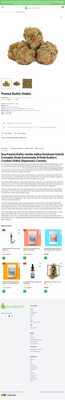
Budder (32, 310)
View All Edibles (34, 343)
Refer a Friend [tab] (39, 148)
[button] (61, 17)
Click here (35, 127)
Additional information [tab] (16, 148)
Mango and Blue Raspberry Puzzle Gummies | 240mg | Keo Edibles (11, 282)
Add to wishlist (2, 133)
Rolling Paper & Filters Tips (36, 349)
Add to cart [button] (24, 258)
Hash (31, 316)
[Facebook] (2, 316)
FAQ (31, 361)
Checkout (32, 373)
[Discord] (9, 316)
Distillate (32, 314)
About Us (32, 359)
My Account (33, 375)
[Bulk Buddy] (32, 7)
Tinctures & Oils (33, 341)
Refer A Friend (33, 367)
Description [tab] (4, 148)
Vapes (31, 320)
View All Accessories (35, 351)
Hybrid (12, 12)
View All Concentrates (35, 322)
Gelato (3, 168)
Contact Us (32, 365)
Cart (31, 371)
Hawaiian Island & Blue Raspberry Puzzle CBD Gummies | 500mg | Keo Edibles (53, 250)
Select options (3, 258)
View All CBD (33, 327)
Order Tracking (33, 378)
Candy (31, 335)
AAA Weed (19, 97)
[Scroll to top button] (62, 392)
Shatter (32, 308)
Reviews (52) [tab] (29, 148)
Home (2, 12)
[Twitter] (5, 316)
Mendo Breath (18, 168)
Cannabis (7, 12)
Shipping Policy (60, 392)
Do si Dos (9, 168)
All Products (11, 97)
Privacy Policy (54, 392)
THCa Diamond (33, 312)
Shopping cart (33, 369)
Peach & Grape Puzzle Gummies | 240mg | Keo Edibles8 (31, 249)
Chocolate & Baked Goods (36, 339)
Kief (31, 318)
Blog (31, 363)
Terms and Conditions (45, 392)
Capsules (32, 337)
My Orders (32, 376)
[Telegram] (12, 316)
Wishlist (32, 380)
